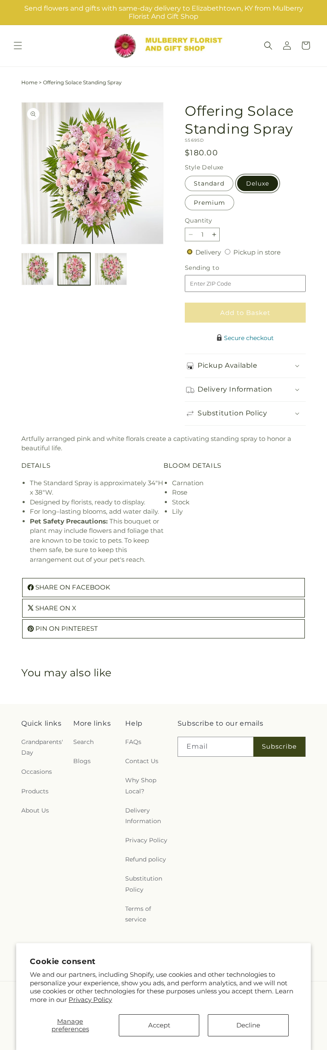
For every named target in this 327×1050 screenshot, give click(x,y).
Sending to (215, 267)
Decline (248, 1025)
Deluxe (257, 183)
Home (29, 82)
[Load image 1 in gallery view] (37, 269)
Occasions (36, 771)
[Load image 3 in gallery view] (111, 269)
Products (35, 791)
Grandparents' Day (42, 747)
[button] (18, 45)
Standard (209, 183)
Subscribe (279, 746)
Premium (209, 202)
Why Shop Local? (140, 785)
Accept (159, 1025)
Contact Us (141, 761)
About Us (35, 810)
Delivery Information (143, 816)
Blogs (82, 761)
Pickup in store (257, 252)
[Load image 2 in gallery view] (74, 269)
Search (83, 742)
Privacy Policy (90, 1000)
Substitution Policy (143, 884)
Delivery (209, 252)
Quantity (198, 220)
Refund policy (145, 859)
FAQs (133, 742)
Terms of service (138, 914)
